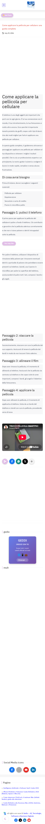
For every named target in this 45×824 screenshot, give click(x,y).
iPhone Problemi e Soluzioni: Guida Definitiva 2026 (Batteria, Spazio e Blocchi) (20, 792)
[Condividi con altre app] (31, 461)
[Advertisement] (22, 64)
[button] (12, 461)
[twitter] (20, 820)
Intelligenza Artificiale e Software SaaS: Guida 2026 (21, 788)
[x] (19, 770)
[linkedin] (33, 770)
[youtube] (26, 770)
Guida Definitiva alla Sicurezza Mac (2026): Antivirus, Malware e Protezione (21, 804)
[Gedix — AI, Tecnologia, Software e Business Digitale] (31, 5)
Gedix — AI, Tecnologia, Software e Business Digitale (26, 815)
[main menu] (3, 5)
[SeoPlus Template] (4, 813)
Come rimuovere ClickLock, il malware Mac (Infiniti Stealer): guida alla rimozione (20, 798)
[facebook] (12, 770)
